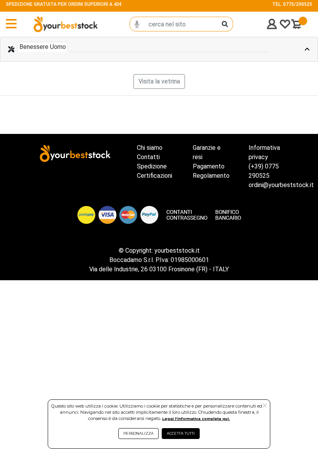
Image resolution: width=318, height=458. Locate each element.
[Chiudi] (297, 49)
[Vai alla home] (52, 24)
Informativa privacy (264, 152)
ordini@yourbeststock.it (281, 185)
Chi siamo (149, 147)
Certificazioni (154, 175)
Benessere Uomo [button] (42, 46)
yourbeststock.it (177, 250)
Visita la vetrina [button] (159, 81)
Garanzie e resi (207, 152)
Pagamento (209, 166)
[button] (265, 406)
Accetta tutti (181, 433)
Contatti (148, 157)
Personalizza (138, 433)
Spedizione (152, 166)
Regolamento (211, 175)
